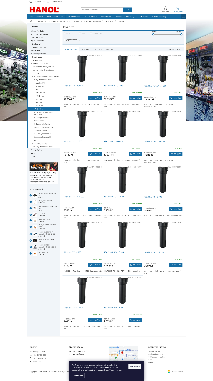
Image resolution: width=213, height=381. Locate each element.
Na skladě (71, 33)
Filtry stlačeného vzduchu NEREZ (46, 76)
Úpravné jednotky (40, 143)
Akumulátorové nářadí (39, 34)
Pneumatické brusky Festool (43, 67)
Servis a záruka (154, 351)
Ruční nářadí (35, 50)
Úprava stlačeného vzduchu (43, 70)
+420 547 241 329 (39, 355)
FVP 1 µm (38, 99)
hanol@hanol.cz (39, 352)
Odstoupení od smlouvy (157, 357)
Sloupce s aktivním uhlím (43, 137)
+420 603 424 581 (39, 358)
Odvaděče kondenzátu (42, 130)
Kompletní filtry (40, 83)
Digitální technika (37, 41)
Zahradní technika (38, 31)
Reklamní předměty (38, 54)
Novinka (97, 33)
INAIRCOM (79, 40)
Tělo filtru (39, 109)
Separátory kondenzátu (42, 134)
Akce (84, 33)
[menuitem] (36, 16)
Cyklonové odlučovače (42, 124)
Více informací (115, 370)
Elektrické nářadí (37, 37)
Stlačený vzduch (37, 57)
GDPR (150, 360)
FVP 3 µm (38, 102)
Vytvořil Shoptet (178, 371)
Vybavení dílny (36, 150)
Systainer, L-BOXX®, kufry (41, 47)
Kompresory (37, 60)
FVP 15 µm (39, 106)
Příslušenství (35, 44)
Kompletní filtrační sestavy (44, 127)
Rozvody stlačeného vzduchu (43, 147)
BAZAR (33, 153)
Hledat (127, 10)
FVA (36, 89)
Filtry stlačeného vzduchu (43, 80)
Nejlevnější (86, 49)
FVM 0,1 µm (39, 96)
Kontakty (151, 363)
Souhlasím (135, 366)
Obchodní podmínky (156, 354)
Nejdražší (98, 49)
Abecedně (110, 49)
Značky (33, 156)
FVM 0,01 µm (40, 93)
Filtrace (36, 73)
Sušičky (36, 140)
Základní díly (39, 86)
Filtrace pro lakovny (41, 117)
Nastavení (78, 375)
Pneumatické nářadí (40, 63)
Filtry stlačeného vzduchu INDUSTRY (43, 113)
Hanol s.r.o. (37, 362)
